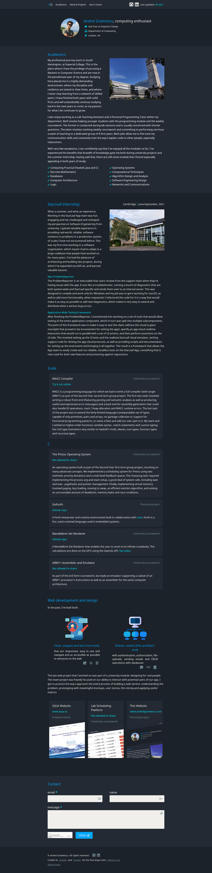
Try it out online (61, 384)
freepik (77, 860)
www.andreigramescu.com (144, 711)
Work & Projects (78, 4)
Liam (139, 517)
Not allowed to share (64, 460)
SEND (83, 835)
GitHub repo (59, 510)
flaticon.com (113, 860)
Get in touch (95, 4)
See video (124, 550)
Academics (61, 4)
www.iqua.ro (59, 711)
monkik (63, 860)
